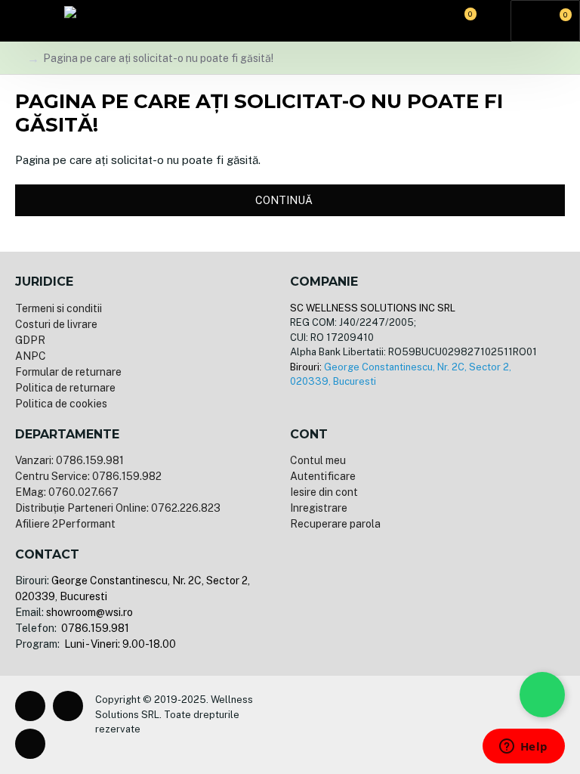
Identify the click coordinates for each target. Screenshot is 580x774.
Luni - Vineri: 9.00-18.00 (119, 644)
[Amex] (370, 724)
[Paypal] (346, 724)
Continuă (284, 200)
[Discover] (394, 724)
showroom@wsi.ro (89, 612)
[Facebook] (30, 706)
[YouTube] (30, 744)
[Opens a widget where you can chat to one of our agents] (523, 747)
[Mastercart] (321, 724)
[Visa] (297, 724)
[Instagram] (68, 706)
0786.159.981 (94, 628)
